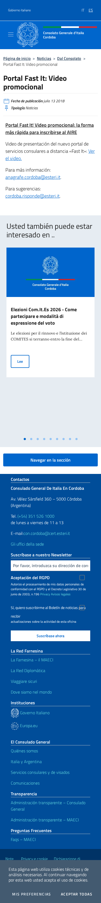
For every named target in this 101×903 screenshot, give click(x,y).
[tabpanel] (50, 341)
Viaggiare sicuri (24, 681)
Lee (23, 361)
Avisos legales (61, 594)
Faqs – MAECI (23, 839)
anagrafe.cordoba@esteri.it (32, 177)
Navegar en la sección (50, 460)
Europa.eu (28, 725)
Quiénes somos (24, 751)
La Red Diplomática (28, 670)
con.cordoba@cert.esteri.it (46, 533)
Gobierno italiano (19, 10)
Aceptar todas (76, 894)
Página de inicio (17, 58)
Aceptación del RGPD (30, 577)
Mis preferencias (31, 894)
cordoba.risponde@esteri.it (32, 196)
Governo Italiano (34, 712)
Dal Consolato (69, 58)
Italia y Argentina (26, 761)
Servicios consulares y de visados (40, 772)
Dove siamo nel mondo (31, 692)
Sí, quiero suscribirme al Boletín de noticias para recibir (48, 608)
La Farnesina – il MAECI (32, 660)
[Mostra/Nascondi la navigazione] (11, 34)
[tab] (25, 439)
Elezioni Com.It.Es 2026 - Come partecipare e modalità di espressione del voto (44, 316)
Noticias (44, 58)
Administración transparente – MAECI (45, 820)
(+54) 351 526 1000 (36, 516)
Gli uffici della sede (27, 544)
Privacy (45, 594)
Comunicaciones (25, 783)
